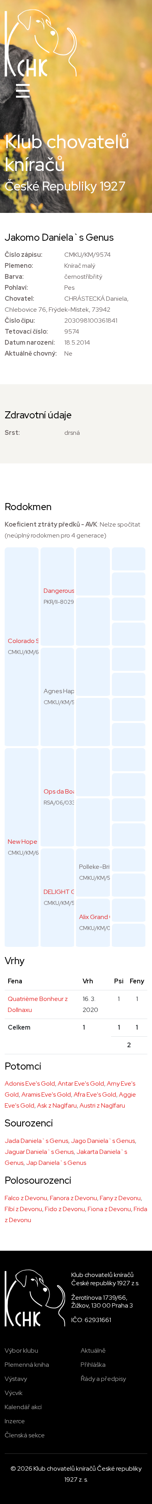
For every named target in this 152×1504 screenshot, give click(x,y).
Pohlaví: (16, 287)
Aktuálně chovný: (31, 353)
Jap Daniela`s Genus (56, 1163)
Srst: (12, 433)
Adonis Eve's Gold (30, 1083)
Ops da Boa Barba (69, 791)
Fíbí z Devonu (23, 1209)
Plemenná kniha (27, 1365)
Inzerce (15, 1421)
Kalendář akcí (23, 1407)
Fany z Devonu (120, 1198)
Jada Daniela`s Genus (36, 1141)
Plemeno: (19, 266)
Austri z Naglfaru (102, 1105)
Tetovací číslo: (26, 331)
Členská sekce (25, 1435)
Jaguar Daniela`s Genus (39, 1152)
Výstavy (16, 1379)
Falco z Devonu (26, 1198)
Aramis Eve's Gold (46, 1094)
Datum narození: (30, 342)
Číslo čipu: (20, 320)
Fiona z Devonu (109, 1209)
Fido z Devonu (65, 1209)
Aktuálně (93, 1350)
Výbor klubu (21, 1350)
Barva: (14, 276)
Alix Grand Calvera (105, 917)
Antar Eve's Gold (81, 1083)
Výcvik (14, 1393)
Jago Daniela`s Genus (103, 1141)
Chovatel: (19, 298)
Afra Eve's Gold (95, 1094)
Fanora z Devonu (73, 1198)
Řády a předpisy (103, 1379)
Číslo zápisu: (23, 255)
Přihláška (93, 1365)
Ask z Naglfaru (57, 1105)
